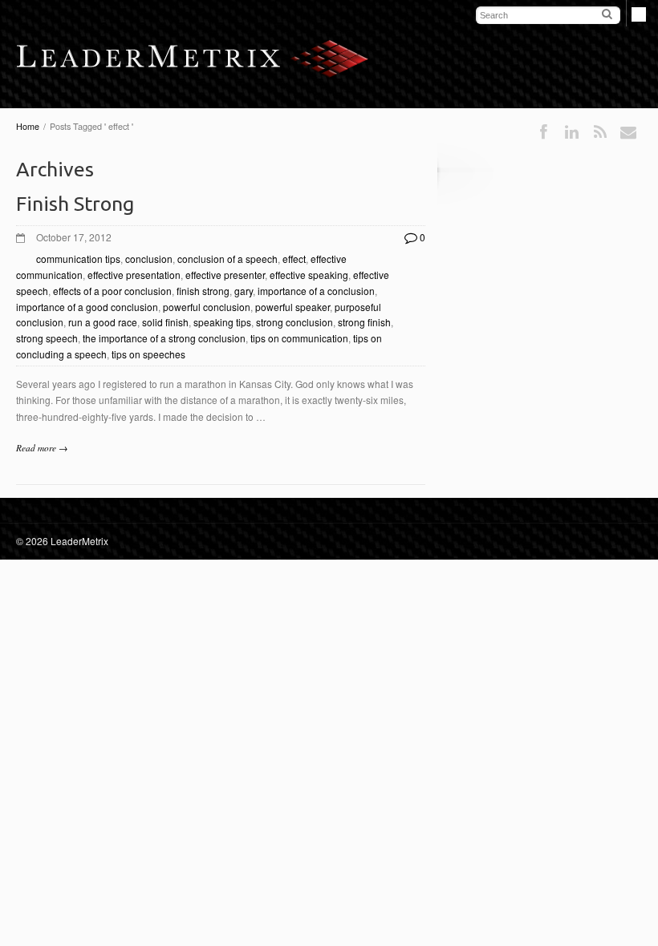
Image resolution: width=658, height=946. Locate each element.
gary (243, 290)
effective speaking (309, 274)
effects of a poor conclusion (112, 290)
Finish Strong (75, 203)
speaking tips (222, 322)
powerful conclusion (206, 306)
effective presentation (134, 274)
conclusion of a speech (227, 258)
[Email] (628, 132)
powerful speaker (292, 306)
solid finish (165, 322)
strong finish (364, 322)
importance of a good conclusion (87, 306)
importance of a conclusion (316, 290)
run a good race (102, 322)
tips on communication (299, 338)
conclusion (149, 258)
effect (294, 258)
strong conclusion (294, 322)
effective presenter (225, 274)
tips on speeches (148, 354)
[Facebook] (543, 132)
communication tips (78, 258)
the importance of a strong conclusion (164, 338)
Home (27, 126)
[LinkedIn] (572, 132)
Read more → (41, 448)
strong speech (47, 338)
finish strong (203, 290)
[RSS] (600, 132)
